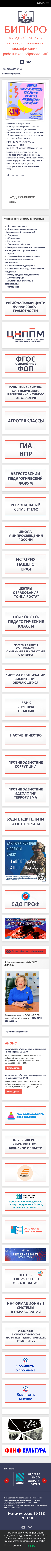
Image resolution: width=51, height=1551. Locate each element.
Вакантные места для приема (21, 265)
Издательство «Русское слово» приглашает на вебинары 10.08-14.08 (25, 1076)
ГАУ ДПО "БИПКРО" (22, 197)
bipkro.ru (12, 202)
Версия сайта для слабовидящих (27, 951)
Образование (13, 238)
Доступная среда (15, 277)
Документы (12, 235)
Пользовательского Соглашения (17, 1500)
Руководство (13, 241)
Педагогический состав (18, 244)
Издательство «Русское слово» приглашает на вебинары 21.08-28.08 (25, 1050)
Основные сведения (17, 226)
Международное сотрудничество (23, 274)
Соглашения (13, 287)
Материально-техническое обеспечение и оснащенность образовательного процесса (25, 250)
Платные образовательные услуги (23, 256)
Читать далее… (13, 1068)
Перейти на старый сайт (16, 1031)
